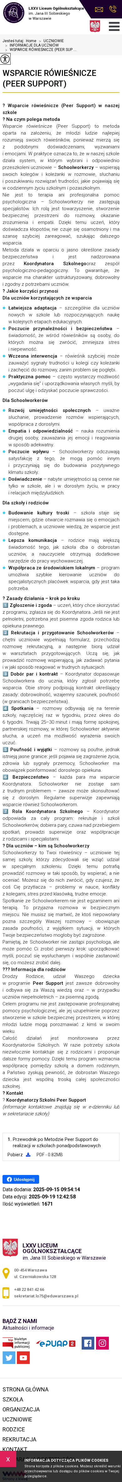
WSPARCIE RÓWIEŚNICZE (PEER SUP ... (40, 50)
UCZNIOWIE (51, 41)
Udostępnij (24, 1179)
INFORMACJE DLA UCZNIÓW (32, 45)
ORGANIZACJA (21, 1409)
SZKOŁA (13, 1399)
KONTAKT (15, 1449)
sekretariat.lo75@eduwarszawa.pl (100, 9)
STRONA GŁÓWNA (25, 1389)
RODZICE (14, 1429)
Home (31, 41)
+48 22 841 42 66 (112, 9)
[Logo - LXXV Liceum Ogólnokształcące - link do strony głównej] (43, 13)
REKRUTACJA (19, 1439)
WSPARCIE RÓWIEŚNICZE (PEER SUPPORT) (49, 78)
